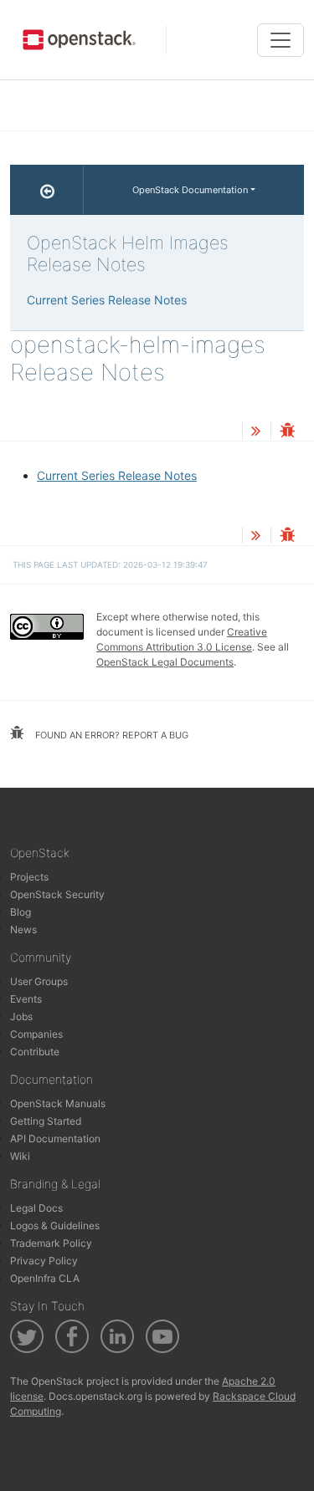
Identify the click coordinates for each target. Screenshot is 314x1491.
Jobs (21, 1016)
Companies (36, 1034)
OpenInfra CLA (45, 1278)
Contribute (34, 1051)
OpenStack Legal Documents (165, 662)
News (23, 929)
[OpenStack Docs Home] (47, 190)
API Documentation (55, 1138)
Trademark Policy (51, 1243)
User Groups (39, 981)
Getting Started (45, 1121)
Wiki (20, 1156)
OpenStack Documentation (190, 190)
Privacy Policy (44, 1260)
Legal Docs (36, 1208)
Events (26, 999)
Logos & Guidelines (55, 1225)
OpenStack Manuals (58, 1103)
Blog (20, 912)
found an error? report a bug (110, 735)
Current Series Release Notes (117, 475)
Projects (29, 877)
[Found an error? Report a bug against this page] (287, 432)
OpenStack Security (57, 894)
